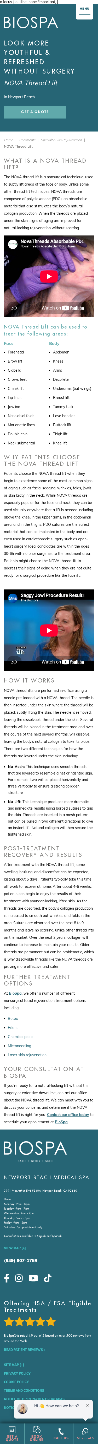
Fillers (13, 1027)
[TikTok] (47, 1278)
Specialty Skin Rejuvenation (61, 140)
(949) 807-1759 (20, 1260)
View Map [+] (15, 1248)
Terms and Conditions (24, 1391)
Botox (13, 1018)
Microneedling (19, 1045)
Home (8, 140)
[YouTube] (33, 1278)
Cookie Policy (16, 1382)
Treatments (27, 140)
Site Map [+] (14, 1365)
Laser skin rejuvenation (27, 1055)
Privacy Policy (17, 1373)
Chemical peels (20, 1036)
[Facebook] (6, 1278)
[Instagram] (19, 1278)
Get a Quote (35, 112)
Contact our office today (68, 1114)
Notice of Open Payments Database (35, 1399)
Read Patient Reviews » (24, 1350)
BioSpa (15, 993)
